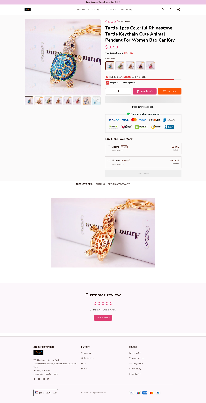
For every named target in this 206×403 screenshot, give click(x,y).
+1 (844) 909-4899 (41, 370)
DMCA (84, 368)
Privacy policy (135, 353)
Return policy (135, 368)
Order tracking (87, 358)
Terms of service (136, 358)
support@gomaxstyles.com (45, 374)
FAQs (83, 363)
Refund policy (135, 374)
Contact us (86, 353)
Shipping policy (136, 363)
